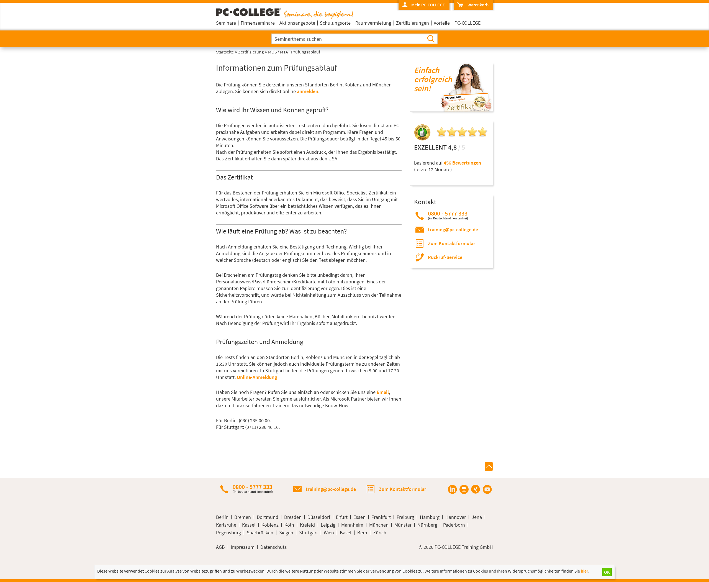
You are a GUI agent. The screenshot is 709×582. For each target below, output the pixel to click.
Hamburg (430, 517)
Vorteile (442, 23)
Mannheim (352, 525)
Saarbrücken (260, 532)
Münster (403, 525)
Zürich (379, 532)
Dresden (293, 517)
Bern (362, 532)
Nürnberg (427, 525)
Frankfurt (381, 517)
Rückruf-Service (445, 257)
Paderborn (454, 525)
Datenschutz (273, 547)
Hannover (455, 517)
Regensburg (228, 532)
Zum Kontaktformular (451, 243)
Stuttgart (308, 532)
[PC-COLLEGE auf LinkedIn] (452, 489)
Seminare (226, 23)
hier (584, 571)
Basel (345, 532)
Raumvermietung (373, 23)
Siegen (286, 532)
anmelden (307, 91)
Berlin (222, 517)
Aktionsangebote (297, 23)
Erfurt (342, 517)
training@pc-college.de (453, 229)
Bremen (242, 517)
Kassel (249, 525)
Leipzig (328, 525)
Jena (477, 517)
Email (383, 392)
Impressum (243, 547)
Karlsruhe (226, 525)
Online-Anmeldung (257, 377)
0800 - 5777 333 (448, 215)
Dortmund (267, 517)
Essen (359, 517)
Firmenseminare (258, 23)
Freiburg (405, 517)
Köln (289, 525)
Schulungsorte (335, 23)
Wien (329, 532)
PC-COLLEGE (467, 23)
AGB (220, 547)
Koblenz (270, 525)
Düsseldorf (318, 517)
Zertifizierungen (412, 23)
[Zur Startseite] (284, 17)
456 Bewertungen (462, 163)
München (379, 525)
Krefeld (307, 525)
